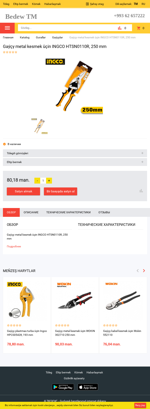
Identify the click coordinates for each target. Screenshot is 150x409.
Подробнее (14, 246)
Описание (31, 212)
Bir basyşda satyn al (61, 191)
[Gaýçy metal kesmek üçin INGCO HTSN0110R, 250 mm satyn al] (73, 86)
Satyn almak (23, 191)
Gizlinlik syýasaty (74, 378)
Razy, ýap (140, 405)
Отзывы (104, 212)
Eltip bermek (20, 3)
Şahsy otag (97, 3)
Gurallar (41, 37)
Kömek (36, 3)
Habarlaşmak (52, 3)
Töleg (6, 3)
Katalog (24, 37)
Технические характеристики (68, 212)
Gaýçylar (57, 37)
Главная (8, 37)
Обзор (11, 212)
